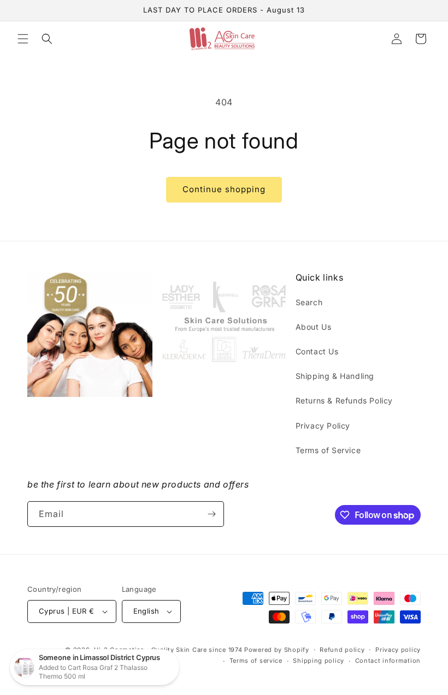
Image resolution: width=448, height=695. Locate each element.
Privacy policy (398, 650)
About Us (314, 326)
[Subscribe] (211, 514)
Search (309, 302)
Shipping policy (318, 660)
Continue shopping (224, 189)
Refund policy (342, 650)
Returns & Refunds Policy (344, 400)
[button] (23, 39)
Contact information (388, 660)
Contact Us (317, 351)
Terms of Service (328, 450)
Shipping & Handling (335, 376)
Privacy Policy (323, 425)
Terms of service (255, 660)
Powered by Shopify (276, 650)
